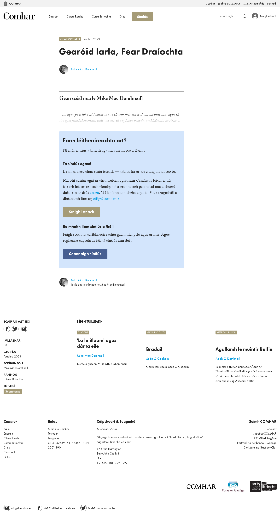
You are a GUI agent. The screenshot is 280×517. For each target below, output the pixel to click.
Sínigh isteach (81, 211)
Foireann (53, 433)
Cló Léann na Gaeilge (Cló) (260, 447)
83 (5, 345)
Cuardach (10, 452)
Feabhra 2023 (91, 39)
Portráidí (271, 3)
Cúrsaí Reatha (75, 16)
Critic (122, 16)
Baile (7, 429)
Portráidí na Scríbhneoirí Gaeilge (256, 443)
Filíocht (83, 332)
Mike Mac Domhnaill (84, 69)
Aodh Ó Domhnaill (228, 359)
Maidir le (58, 429)
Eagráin (53, 16)
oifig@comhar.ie (106, 199)
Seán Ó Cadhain (157, 359)
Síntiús (142, 16)
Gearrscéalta (70, 39)
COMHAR (15, 3)
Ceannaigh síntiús (85, 253)
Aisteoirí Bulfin (226, 332)
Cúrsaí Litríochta (101, 16)
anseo (94, 193)
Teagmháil (54, 438)
